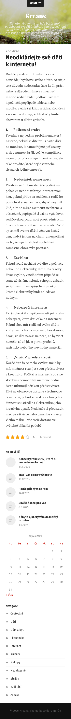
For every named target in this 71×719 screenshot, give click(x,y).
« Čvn (9, 595)
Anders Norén (52, 710)
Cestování (16, 613)
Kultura (15, 654)
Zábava (14, 695)
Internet (15, 646)
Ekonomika (17, 638)
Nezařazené (18, 670)
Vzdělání (15, 687)
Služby (14, 678)
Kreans (35, 16)
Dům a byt (17, 630)
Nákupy (15, 662)
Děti (13, 621)
